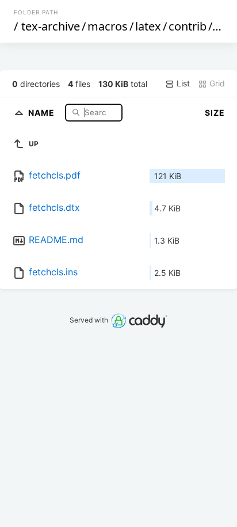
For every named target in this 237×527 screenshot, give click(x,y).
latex (148, 26)
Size (215, 112)
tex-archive (50, 26)
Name (42, 112)
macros (107, 26)
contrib (188, 26)
